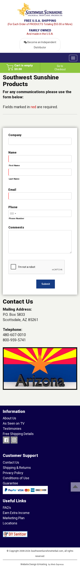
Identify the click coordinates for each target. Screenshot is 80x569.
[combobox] (13, 213)
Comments (16, 227)
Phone (12, 207)
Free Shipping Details (18, 434)
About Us (9, 418)
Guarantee (10, 483)
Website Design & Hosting (33, 564)
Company (14, 135)
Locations (10, 523)
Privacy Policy (13, 473)
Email (12, 189)
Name (12, 152)
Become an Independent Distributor (41, 45)
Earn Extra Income (16, 513)
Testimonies (12, 429)
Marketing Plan (14, 518)
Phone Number (16, 218)
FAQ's (7, 508)
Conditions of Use (16, 478)
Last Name (14, 179)
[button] (20, 67)
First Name (14, 165)
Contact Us (11, 462)
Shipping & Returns (17, 468)
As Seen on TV (13, 423)
